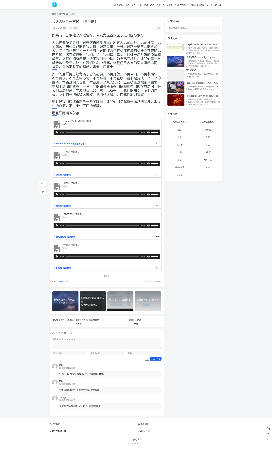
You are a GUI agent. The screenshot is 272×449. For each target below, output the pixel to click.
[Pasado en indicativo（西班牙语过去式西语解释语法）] (175, 87)
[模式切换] (216, 4)
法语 (152, 5)
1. (69, 143)
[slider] (155, 132)
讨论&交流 (63, 13)
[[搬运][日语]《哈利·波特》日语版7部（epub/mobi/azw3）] (175, 100)
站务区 (208, 152)
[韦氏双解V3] (175, 74)
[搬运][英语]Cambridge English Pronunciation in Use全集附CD (215, 57)
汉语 (133, 5)
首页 (54, 13)
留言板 (209, 5)
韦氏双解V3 (191, 70)
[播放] (57, 132)
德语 (146, 5)
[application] (107, 132)
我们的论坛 (118, 5)
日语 (140, 5)
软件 (208, 167)
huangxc (63, 397)
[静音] (148, 132)
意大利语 (208, 129)
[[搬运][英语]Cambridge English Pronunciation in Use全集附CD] (175, 61)
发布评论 (156, 358)
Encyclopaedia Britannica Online (201, 44)
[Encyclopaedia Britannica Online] (175, 48)
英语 (127, 5)
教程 (180, 137)
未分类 (180, 144)
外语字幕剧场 (208, 122)
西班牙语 (160, 5)
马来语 (170, 5)
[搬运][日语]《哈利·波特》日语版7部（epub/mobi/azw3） (212, 95)
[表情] (147, 359)
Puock (141, 443)
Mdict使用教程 (197, 5)
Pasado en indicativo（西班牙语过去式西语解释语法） (210, 82)
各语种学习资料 (182, 5)
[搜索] (220, 4)
